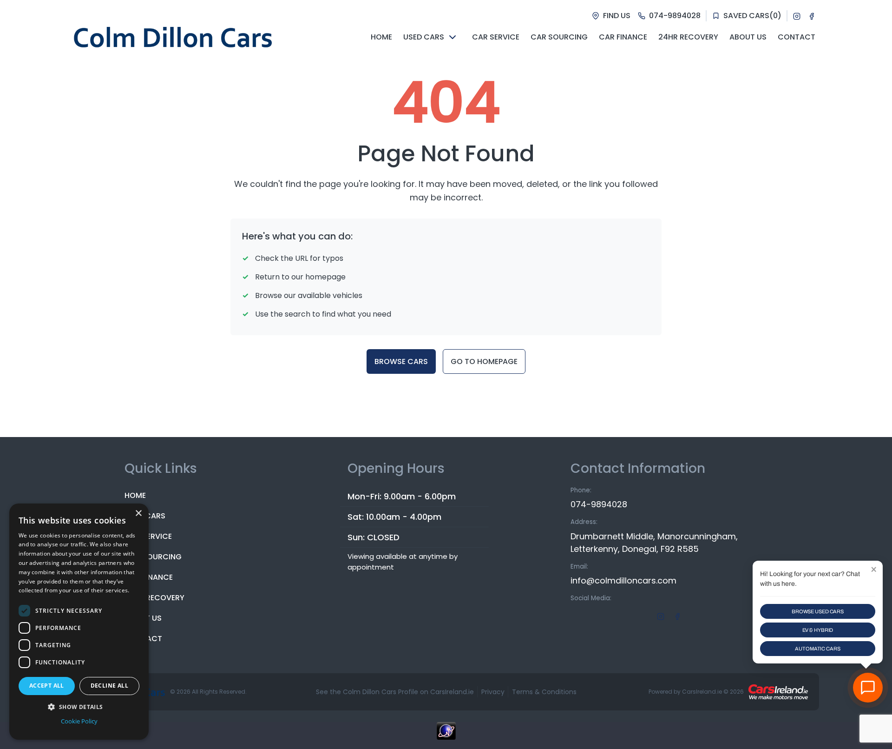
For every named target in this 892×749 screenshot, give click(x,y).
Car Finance (149, 577)
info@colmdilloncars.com (623, 580)
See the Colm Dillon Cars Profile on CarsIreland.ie (395, 691)
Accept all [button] (46, 685)
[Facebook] (811, 16)
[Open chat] (868, 688)
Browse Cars (401, 361)
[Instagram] (796, 16)
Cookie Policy (79, 721)
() (752, 15)
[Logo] (173, 37)
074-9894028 (599, 504)
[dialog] (79, 622)
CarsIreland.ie (702, 692)
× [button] (138, 513)
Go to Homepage (484, 361)
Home (135, 495)
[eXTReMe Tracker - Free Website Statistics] (446, 735)
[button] (79, 706)
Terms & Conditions (544, 691)
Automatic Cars (817, 648)
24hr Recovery (154, 597)
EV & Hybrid (817, 630)
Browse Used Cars (818, 611)
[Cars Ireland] (778, 691)
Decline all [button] (109, 685)
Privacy (493, 691)
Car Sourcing (153, 556)
